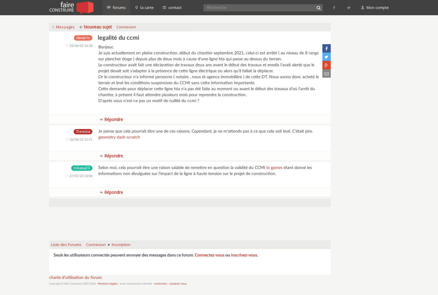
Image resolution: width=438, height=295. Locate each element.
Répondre (113, 119)
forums (119, 7)
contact (174, 7)
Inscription (121, 244)
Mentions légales (108, 283)
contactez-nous (178, 283)
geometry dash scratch (119, 137)
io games (274, 168)
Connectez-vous (209, 255)
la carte (146, 7)
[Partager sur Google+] (326, 65)
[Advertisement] (190, 220)
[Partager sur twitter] (326, 57)
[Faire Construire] (71, 7)
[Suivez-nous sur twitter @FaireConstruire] (349, 7)
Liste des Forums (66, 244)
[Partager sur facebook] (326, 48)
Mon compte (377, 7)
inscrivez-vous (244, 255)
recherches (160, 283)
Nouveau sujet (97, 27)
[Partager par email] (326, 73)
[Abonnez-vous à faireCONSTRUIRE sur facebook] (334, 7)
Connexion (126, 27)
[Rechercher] (318, 7)
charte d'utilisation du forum (75, 278)
